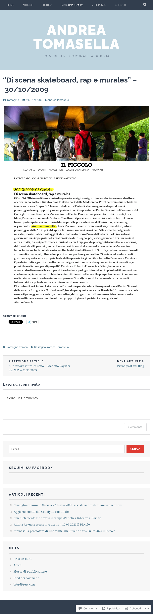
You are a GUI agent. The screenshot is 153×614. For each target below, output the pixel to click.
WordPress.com (24, 584)
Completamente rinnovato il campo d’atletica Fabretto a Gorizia (57, 518)
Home (10, 5)
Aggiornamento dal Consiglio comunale (41, 512)
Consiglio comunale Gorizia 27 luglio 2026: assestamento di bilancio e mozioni (68, 505)
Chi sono (120, 5)
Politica (47, 5)
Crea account (23, 559)
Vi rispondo (99, 5)
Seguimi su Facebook (31, 468)
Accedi (18, 565)
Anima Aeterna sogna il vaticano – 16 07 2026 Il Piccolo (52, 524)
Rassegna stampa (72, 5)
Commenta (135, 427)
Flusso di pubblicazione (30, 571)
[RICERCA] (145, 5)
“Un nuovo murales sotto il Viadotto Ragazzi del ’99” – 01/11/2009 (39, 366)
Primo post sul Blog (130, 364)
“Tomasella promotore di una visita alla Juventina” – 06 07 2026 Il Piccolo (64, 531)
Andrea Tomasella (76, 37)
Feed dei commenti (27, 578)
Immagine (13, 99)
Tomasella (63, 347)
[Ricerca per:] (67, 449)
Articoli (28, 5)
